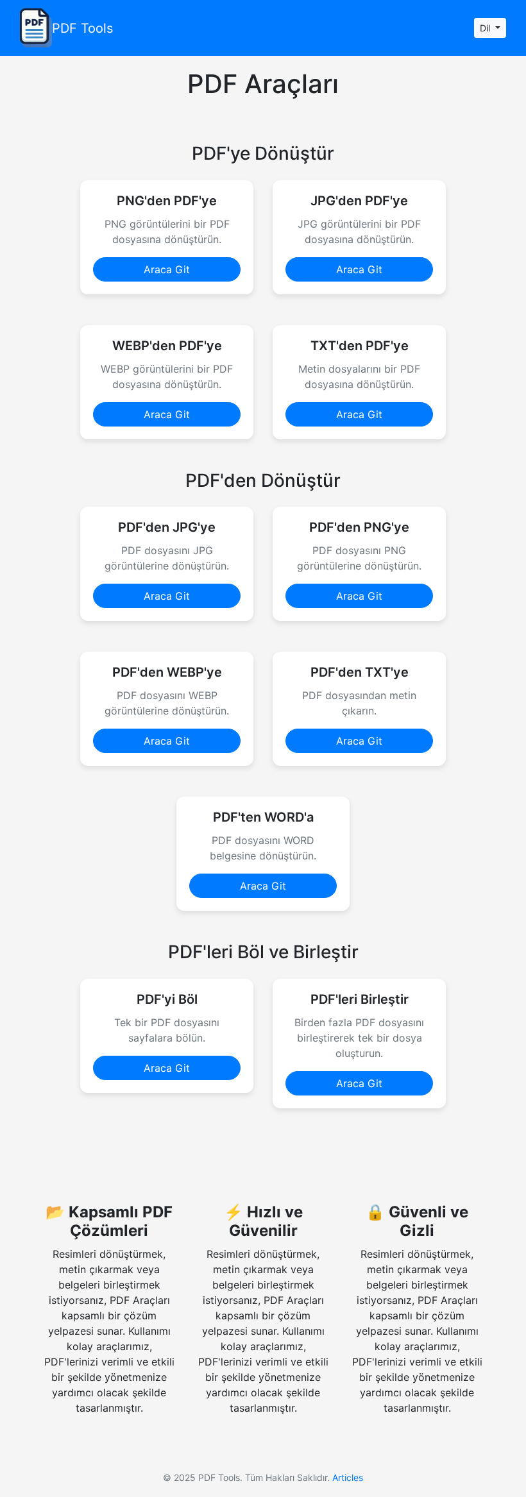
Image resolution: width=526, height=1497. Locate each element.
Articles (347, 1477)
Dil (486, 27)
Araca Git (167, 269)
